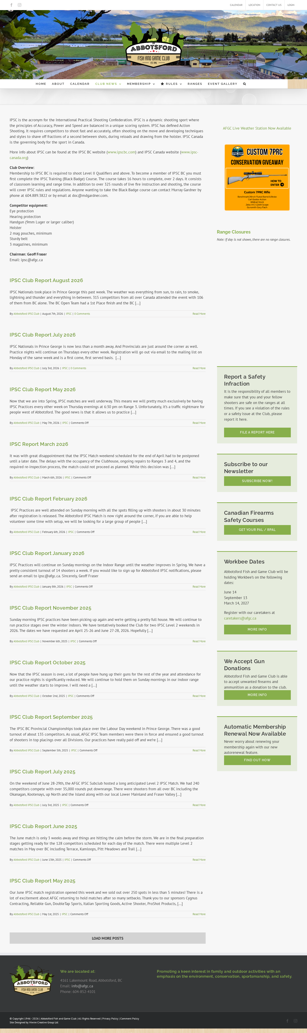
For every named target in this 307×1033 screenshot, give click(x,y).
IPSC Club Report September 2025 (51, 717)
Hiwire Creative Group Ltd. (44, 1022)
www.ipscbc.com (121, 152)
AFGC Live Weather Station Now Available (257, 128)
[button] (244, 83)
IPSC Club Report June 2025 (43, 826)
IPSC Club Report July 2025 (42, 772)
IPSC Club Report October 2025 (48, 662)
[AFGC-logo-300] (32, 966)
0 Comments (82, 314)
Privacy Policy (110, 1018)
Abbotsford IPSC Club (26, 314)
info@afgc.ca (82, 986)
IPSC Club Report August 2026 (46, 280)
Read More (199, 314)
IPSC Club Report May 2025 (43, 881)
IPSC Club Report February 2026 (48, 499)
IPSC (68, 314)
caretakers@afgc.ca (240, 618)
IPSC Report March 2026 (39, 444)
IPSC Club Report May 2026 (43, 389)
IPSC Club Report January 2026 (47, 553)
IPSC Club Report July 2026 (43, 335)
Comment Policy (129, 1018)
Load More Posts (107, 938)
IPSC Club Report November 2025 (50, 608)
